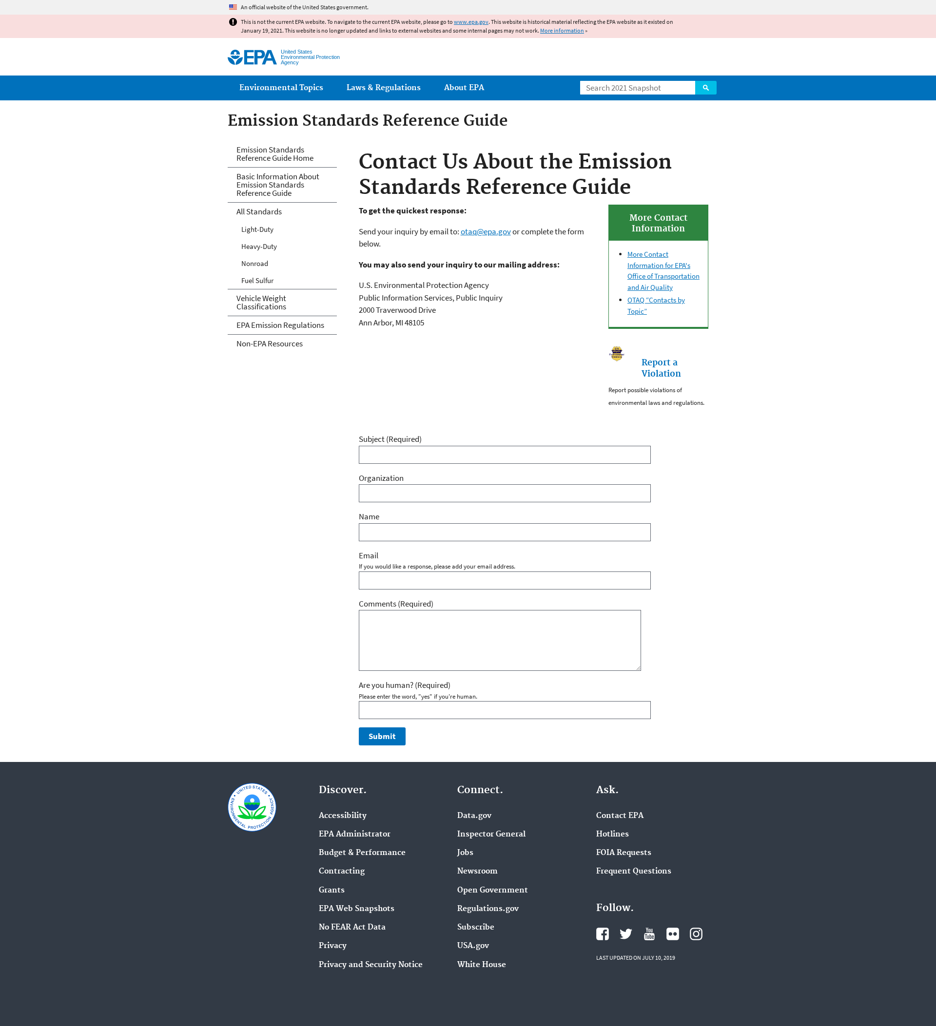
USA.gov (473, 946)
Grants (332, 890)
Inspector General (491, 834)
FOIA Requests (623, 853)
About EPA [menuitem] (464, 88)
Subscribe (475, 927)
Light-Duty (257, 229)
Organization (381, 478)
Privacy (333, 946)
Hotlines (612, 834)
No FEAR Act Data (352, 927)
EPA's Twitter (626, 934)
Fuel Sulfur (257, 280)
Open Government (492, 890)
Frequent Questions (633, 871)
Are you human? (404, 685)
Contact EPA (620, 816)
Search (706, 88)
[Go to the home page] (252, 57)
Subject (390, 439)
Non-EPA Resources (269, 343)
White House (481, 965)
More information (562, 30)
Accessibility (343, 816)
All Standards (259, 211)
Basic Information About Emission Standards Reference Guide (277, 184)
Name (369, 516)
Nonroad (254, 263)
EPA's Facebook (602, 934)
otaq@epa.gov (486, 231)
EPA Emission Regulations (280, 325)
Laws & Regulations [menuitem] (384, 88)
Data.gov (474, 816)
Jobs (465, 853)
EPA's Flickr (672, 934)
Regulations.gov (488, 909)
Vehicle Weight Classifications (261, 302)
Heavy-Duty (259, 246)
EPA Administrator (354, 834)
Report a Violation (661, 368)
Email (368, 555)
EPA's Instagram (696, 934)
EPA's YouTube (649, 934)
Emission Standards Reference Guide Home (274, 153)
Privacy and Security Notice (371, 965)
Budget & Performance (362, 853)
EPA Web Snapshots (356, 909)
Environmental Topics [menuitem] (281, 88)
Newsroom (477, 871)
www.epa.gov (471, 21)
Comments (396, 603)
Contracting (342, 871)
